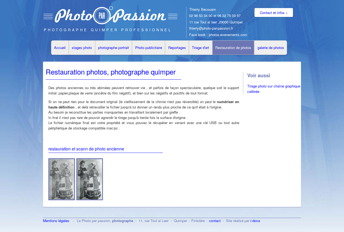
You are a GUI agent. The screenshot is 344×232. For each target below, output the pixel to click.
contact (215, 220)
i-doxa (255, 220)
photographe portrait (113, 47)
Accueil (60, 47)
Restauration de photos (233, 47)
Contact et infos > (274, 12)
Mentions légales (56, 220)
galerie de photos (270, 47)
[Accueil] (110, 24)
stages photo (82, 47)
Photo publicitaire (148, 47)
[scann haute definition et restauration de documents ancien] (89, 198)
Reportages (177, 47)
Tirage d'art (200, 47)
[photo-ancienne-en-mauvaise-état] (61, 198)
